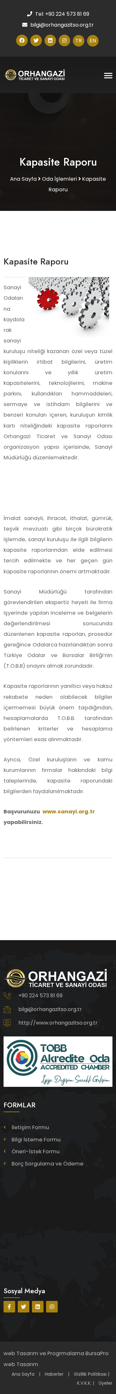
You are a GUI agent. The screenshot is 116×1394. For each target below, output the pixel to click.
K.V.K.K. (84, 1383)
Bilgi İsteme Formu (36, 1139)
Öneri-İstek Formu (36, 1151)
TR (78, 40)
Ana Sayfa (23, 1374)
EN (93, 40)
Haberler (54, 1374)
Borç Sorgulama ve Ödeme (47, 1163)
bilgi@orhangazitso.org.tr (50, 1009)
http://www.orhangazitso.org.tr (58, 1022)
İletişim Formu (30, 1127)
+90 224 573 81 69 (40, 995)
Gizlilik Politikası (90, 1374)
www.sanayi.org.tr (69, 811)
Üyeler (105, 1383)
